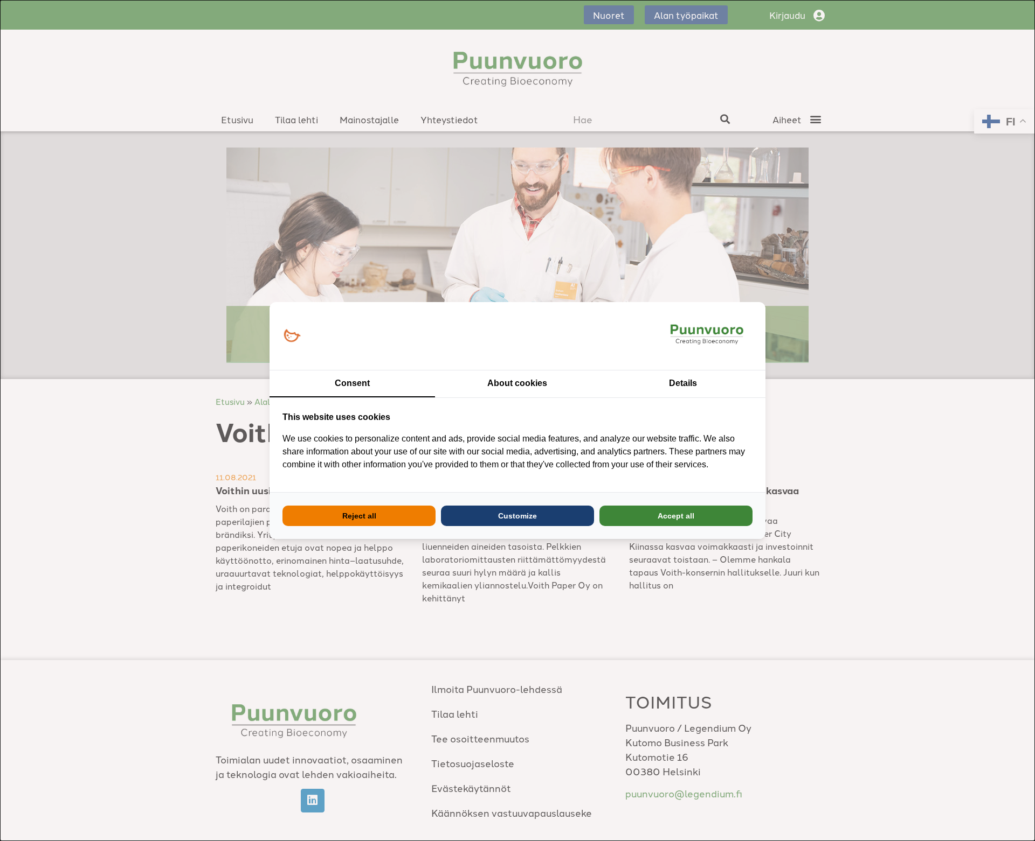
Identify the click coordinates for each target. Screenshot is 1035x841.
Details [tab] (683, 383)
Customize (517, 515)
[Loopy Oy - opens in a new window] (291, 336)
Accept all (676, 515)
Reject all (359, 515)
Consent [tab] (352, 383)
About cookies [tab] (517, 383)
